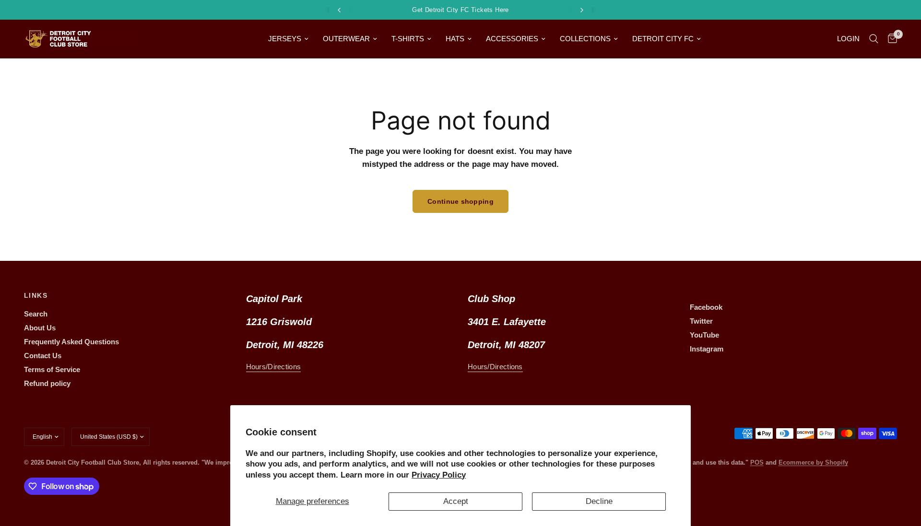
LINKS (35, 295)
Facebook (706, 307)
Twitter (701, 321)
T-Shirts (407, 39)
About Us (40, 328)
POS (757, 462)
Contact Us (42, 355)
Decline (599, 501)
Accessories (512, 39)
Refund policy (47, 383)
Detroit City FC (663, 39)
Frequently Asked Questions (71, 342)
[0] (890, 39)
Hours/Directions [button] (273, 366)
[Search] (873, 39)
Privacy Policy (439, 474)
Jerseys (284, 39)
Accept (455, 501)
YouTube (704, 335)
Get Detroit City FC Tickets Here (460, 9)
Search (35, 314)
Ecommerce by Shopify (813, 462)
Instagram (706, 349)
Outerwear (346, 39)
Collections (585, 39)
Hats (455, 39)
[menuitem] (288, 38)
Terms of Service (52, 369)
